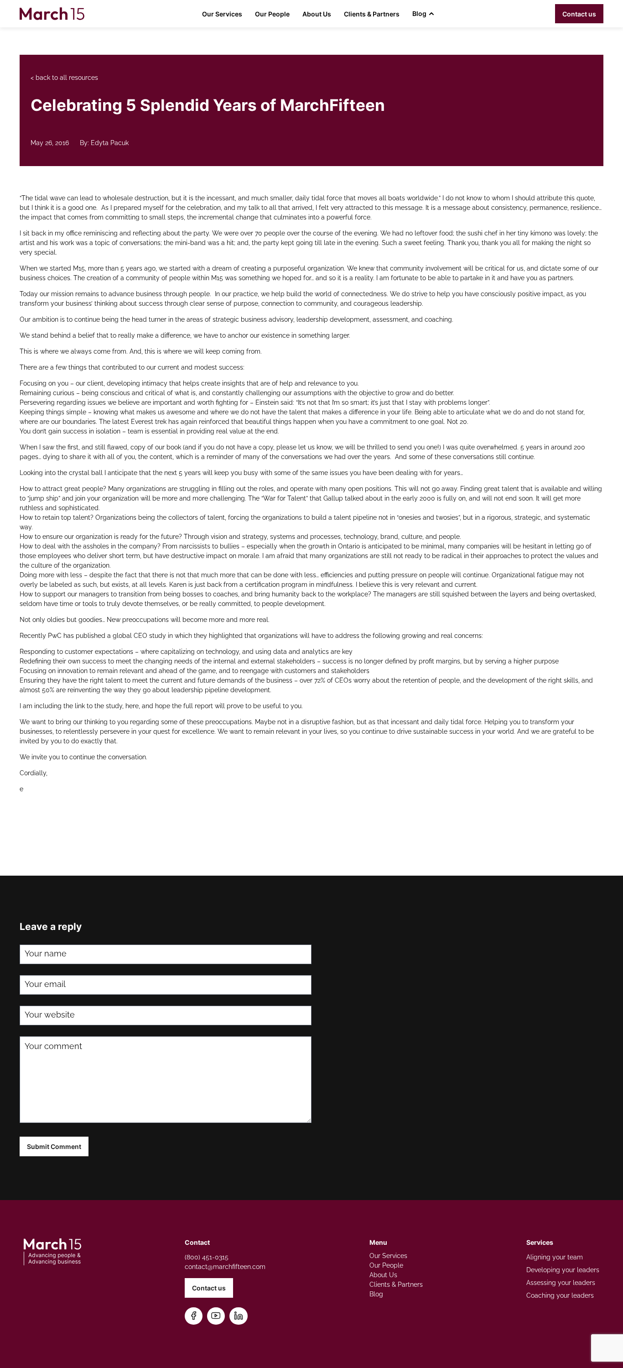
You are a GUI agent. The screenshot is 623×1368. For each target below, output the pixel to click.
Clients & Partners (372, 14)
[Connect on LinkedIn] (238, 1316)
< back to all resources (64, 77)
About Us (316, 14)
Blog (419, 13)
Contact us (579, 14)
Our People (272, 14)
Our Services (222, 14)
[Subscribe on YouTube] (216, 1316)
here (132, 706)
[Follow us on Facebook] (193, 1316)
